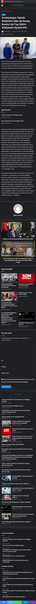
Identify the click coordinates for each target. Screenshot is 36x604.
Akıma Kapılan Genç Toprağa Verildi (12, 121)
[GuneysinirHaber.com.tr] (18, 5)
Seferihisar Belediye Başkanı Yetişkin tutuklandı (16, 502)
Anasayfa (5, 11)
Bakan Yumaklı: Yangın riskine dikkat (25, 293)
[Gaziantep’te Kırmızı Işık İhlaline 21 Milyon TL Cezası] (6, 490)
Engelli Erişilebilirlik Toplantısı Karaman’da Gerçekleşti (8, 285)
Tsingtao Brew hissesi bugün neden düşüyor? (15, 484)
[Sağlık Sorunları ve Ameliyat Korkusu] (6, 497)
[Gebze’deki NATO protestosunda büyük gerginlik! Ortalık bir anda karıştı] (9, 296)
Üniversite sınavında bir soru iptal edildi (26, 284)
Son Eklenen (18, 394)
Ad (2, 360)
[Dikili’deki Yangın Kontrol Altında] (27, 316)
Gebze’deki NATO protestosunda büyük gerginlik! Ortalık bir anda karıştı (9, 305)
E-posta (3, 366)
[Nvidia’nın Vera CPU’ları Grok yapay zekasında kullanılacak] (6, 516)
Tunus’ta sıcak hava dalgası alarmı (12, 115)
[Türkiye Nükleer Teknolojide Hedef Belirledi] (6, 478)
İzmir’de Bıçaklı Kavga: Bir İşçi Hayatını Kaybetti (16, 522)
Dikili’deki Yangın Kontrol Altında (26, 323)
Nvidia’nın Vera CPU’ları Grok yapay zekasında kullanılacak (23, 515)
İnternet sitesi (5, 373)
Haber (10, 11)
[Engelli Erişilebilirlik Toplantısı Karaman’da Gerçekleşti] (9, 277)
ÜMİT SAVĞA (7, 31)
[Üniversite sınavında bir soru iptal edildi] (27, 277)
